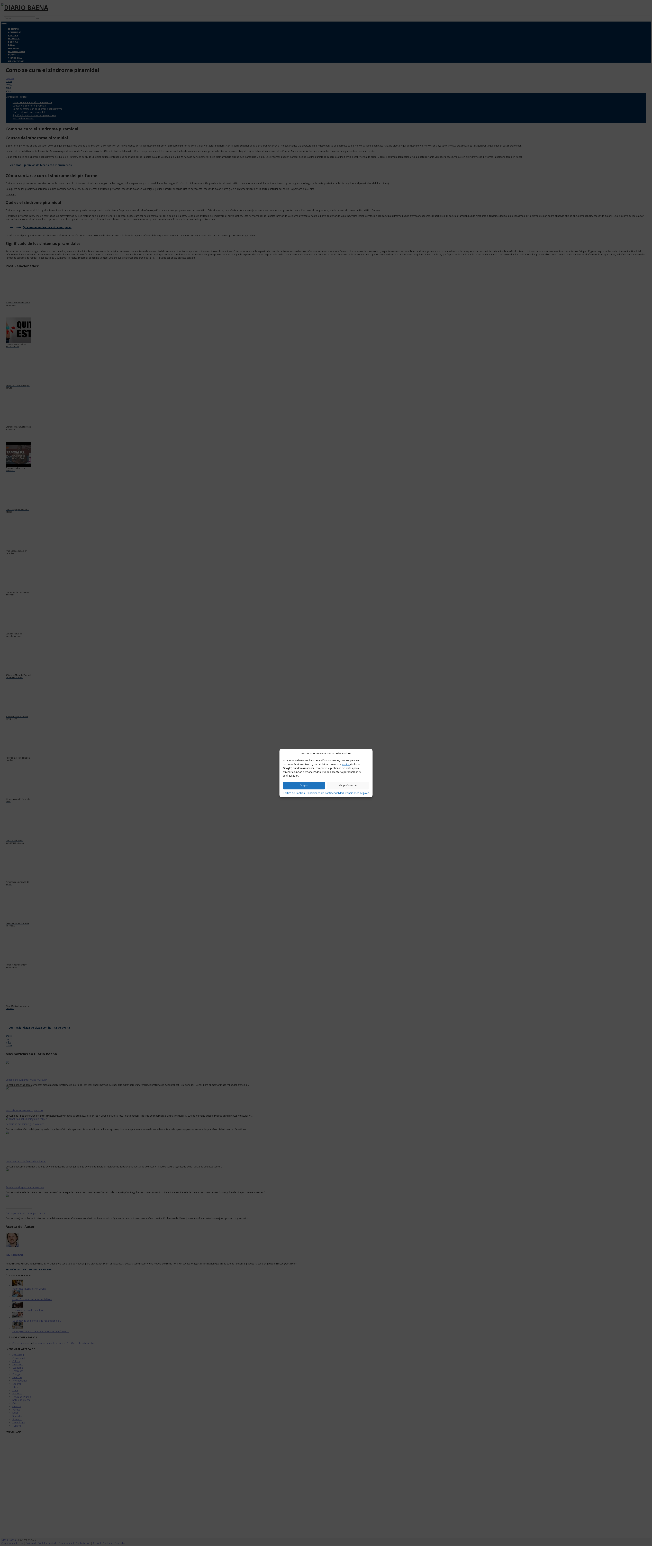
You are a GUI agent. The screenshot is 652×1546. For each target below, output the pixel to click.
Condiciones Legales (357, 792)
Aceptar (304, 785)
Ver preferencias (348, 785)
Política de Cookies (294, 792)
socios (346, 764)
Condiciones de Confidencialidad (325, 792)
